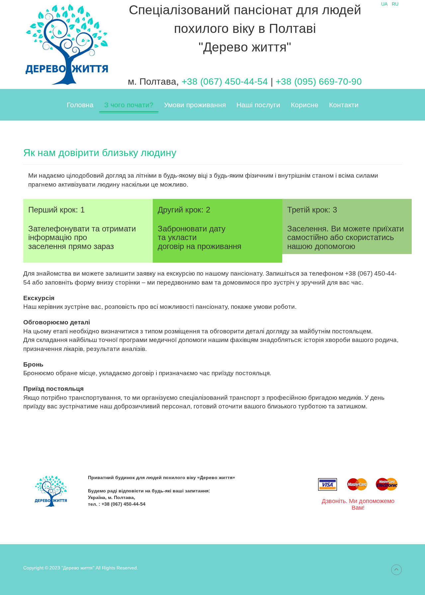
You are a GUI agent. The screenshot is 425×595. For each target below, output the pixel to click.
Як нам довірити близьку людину (99, 152)
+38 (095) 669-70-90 (319, 81)
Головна (80, 105)
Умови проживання (195, 105)
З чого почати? (128, 105)
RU (395, 4)
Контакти (344, 105)
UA (384, 4)
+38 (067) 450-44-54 (226, 81)
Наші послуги (258, 105)
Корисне (304, 105)
